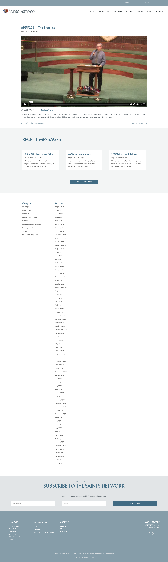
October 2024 (60, 284)
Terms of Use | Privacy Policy (84, 557)
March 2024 (59, 309)
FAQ (61, 529)
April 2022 (58, 389)
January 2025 (60, 273)
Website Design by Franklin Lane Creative (99, 553)
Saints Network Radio (30, 217)
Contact (160, 11)
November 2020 (61, 449)
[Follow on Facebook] (149, 533)
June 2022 (59, 382)
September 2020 (61, 453)
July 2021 (58, 421)
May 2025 (58, 259)
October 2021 (59, 410)
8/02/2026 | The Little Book (124, 153)
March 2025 (59, 266)
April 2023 (58, 347)
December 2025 (60, 235)
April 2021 (58, 431)
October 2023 (60, 326)
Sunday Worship (14, 534)
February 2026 (60, 228)
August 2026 (59, 207)
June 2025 (59, 256)
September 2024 (61, 287)
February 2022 (60, 396)
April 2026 (58, 221)
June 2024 (59, 298)
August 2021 (59, 417)
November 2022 (60, 365)
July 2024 (58, 294)
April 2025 (58, 263)
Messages (34, 31)
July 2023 (58, 337)
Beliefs (63, 526)
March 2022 (59, 393)
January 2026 (60, 231)
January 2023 (60, 358)
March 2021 (59, 435)
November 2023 (60, 323)
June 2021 (58, 424)
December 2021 (60, 403)
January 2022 (60, 400)
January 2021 (60, 442)
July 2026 (58, 210)
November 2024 (60, 280)
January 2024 (60, 316)
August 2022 (59, 375)
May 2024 (58, 302)
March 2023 (59, 351)
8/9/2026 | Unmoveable (79, 153)
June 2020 (59, 463)
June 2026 (59, 214)
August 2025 (59, 249)
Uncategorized (27, 228)
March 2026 (59, 224)
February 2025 (60, 270)
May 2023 (58, 344)
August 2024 (59, 291)
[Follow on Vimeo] (157, 533)
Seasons (25, 221)
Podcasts (118, 11)
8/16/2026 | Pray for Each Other (39, 153)
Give (147, 3)
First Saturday (14, 537)
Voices (24, 231)
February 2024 (60, 312)
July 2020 (58, 460)
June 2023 (59, 340)
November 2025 (60, 238)
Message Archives (84, 182)
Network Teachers (28, 210)
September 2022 (61, 372)
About (140, 11)
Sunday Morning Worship (43, 110)
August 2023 (59, 333)
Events (129, 11)
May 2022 (58, 386)
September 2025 (61, 245)
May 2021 (58, 428)
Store (150, 11)
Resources (103, 11)
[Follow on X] (153, 533)
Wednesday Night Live (30, 235)
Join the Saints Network (44, 532)
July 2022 (58, 379)
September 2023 (61, 330)
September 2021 (61, 414)
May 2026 (58, 217)
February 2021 (60, 439)
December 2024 (60, 277)
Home (91, 11)
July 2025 (58, 252)
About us (64, 522)
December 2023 (60, 319)
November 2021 (60, 407)
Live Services (128, 3)
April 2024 (58, 305)
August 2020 (59, 456)
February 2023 (60, 354)
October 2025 (60, 242)
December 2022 (60, 361)
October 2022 (60, 368)
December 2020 (60, 445)
